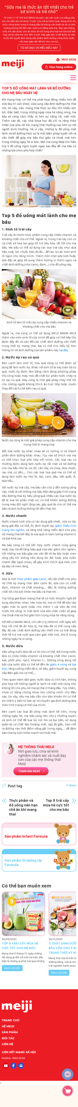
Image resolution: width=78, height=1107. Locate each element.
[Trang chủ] (13, 63)
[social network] (5, 1065)
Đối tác (8, 1038)
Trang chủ (10, 1020)
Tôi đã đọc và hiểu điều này (39, 47)
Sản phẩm (10, 1032)
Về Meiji (8, 1026)
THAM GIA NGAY (29, 771)
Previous (5, 918)
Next (72, 918)
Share (72, 785)
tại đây (63, 350)
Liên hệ (7, 1044)
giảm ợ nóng (58, 664)
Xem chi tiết (12, 968)
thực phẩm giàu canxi (31, 579)
